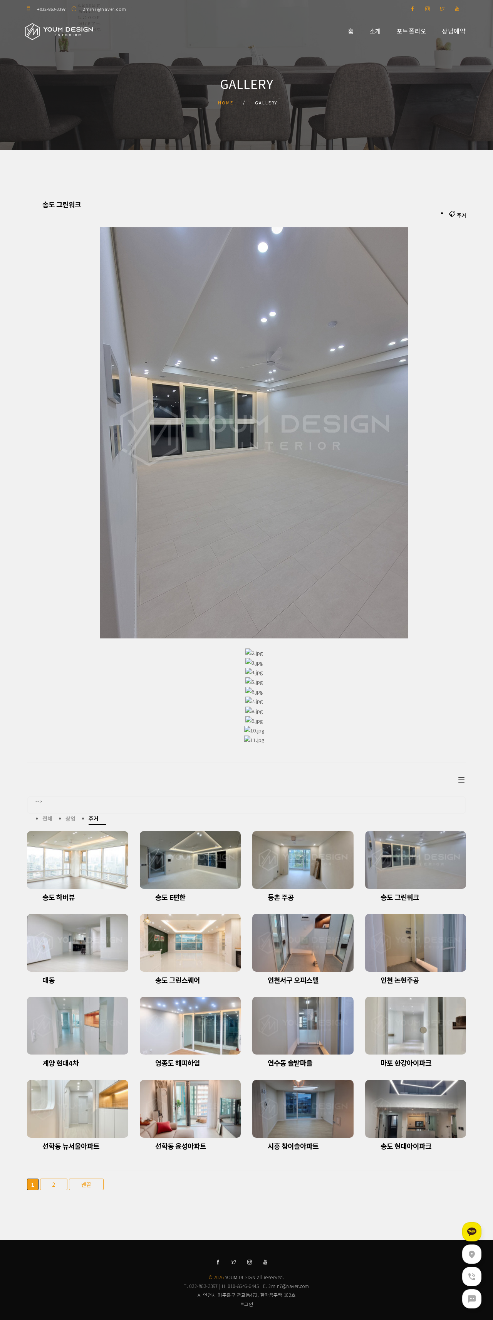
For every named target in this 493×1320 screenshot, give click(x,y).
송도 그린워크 (400, 897)
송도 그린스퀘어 (177, 980)
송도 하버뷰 (58, 897)
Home (225, 102)
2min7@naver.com (104, 9)
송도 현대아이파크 (406, 1146)
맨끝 (86, 1184)
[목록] (461, 779)
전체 (47, 818)
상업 (70, 818)
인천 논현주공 (400, 980)
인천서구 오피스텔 (293, 980)
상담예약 (454, 30)
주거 (93, 818)
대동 (48, 980)
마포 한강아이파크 (406, 1063)
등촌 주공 (281, 897)
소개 (375, 30)
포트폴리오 (412, 30)
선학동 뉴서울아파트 (70, 1146)
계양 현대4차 (60, 1063)
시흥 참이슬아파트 (293, 1146)
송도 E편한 (170, 897)
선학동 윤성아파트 (180, 1146)
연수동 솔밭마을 (290, 1063)
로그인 (246, 1304)
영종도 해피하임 (177, 1063)
